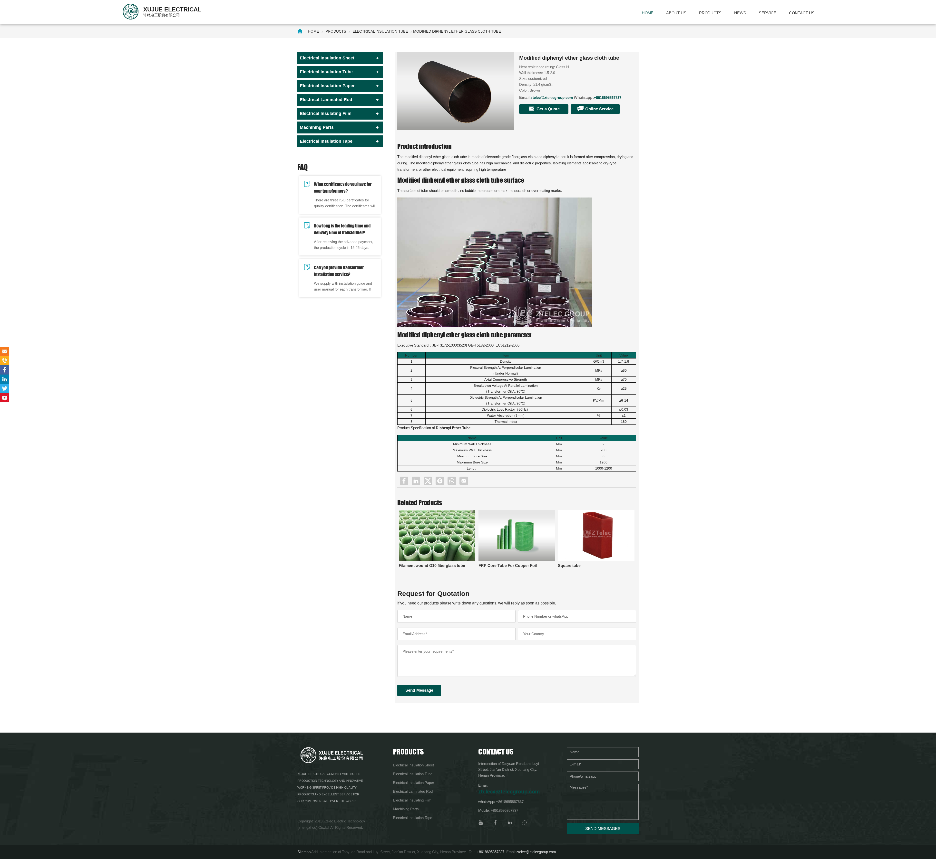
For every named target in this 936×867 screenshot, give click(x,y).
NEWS (740, 13)
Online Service (599, 109)
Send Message (419, 690)
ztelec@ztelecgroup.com (552, 97)
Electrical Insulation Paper (327, 85)
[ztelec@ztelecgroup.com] (4, 351)
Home (647, 13)
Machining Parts (317, 127)
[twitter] (428, 481)
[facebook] (404, 481)
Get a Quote (547, 109)
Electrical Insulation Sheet (327, 58)
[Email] (463, 481)
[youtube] (480, 822)
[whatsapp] (452, 481)
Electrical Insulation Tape (326, 141)
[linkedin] (416, 481)
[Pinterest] (440, 481)
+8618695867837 (607, 97)
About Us (676, 13)
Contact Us (802, 13)
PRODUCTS (710, 13)
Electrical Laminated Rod (326, 99)
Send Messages (602, 828)
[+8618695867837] (4, 360)
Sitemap (304, 852)
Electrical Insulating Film (325, 113)
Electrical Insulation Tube (380, 31)
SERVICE (767, 13)
